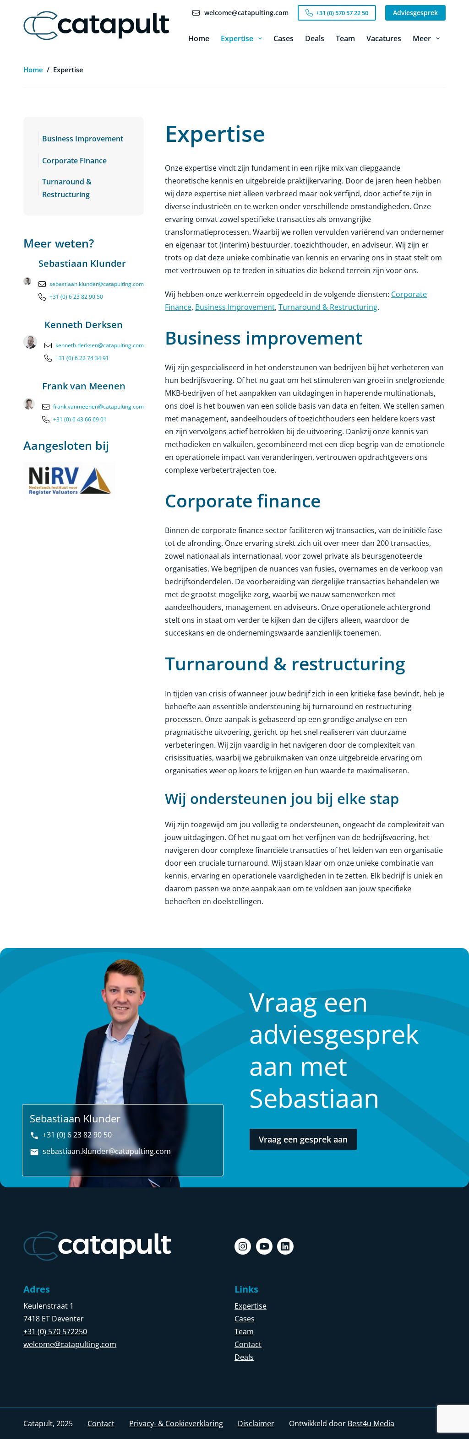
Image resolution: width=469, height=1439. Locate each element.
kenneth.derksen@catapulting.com (99, 345)
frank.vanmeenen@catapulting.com (98, 406)
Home (198, 38)
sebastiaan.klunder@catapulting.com (96, 284)
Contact (248, 1344)
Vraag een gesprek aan (303, 1139)
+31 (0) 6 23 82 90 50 (76, 297)
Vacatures (383, 38)
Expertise (237, 38)
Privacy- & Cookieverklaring (176, 1423)
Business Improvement (82, 139)
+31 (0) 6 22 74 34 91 (82, 358)
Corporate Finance (74, 161)
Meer (422, 38)
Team (345, 38)
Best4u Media (371, 1423)
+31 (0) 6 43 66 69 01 (80, 419)
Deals (314, 38)
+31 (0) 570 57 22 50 (342, 13)
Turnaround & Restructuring (67, 188)
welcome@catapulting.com (69, 1344)
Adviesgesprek (415, 12)
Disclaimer (256, 1423)
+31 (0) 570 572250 (55, 1331)
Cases (283, 38)
